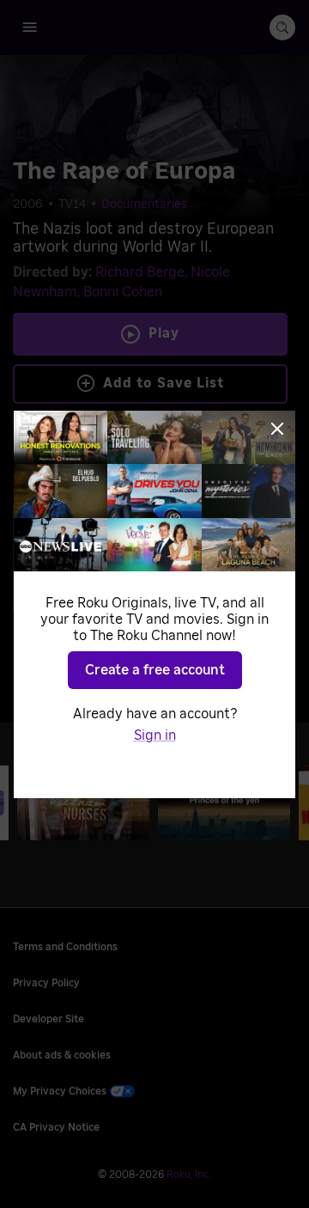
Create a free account (155, 670)
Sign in (155, 735)
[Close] (277, 428)
